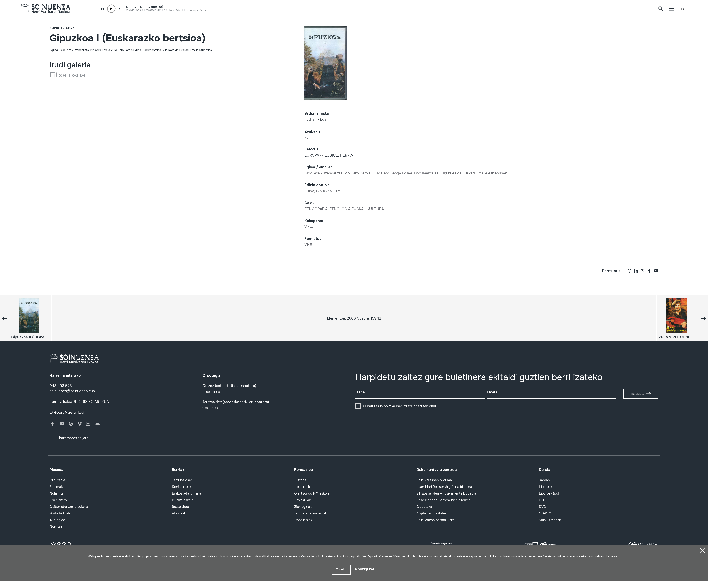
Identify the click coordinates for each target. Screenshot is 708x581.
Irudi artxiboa (315, 119)
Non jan (56, 527)
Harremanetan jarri (72, 438)
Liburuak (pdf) (550, 493)
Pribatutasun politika (379, 406)
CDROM (545, 513)
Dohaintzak (303, 520)
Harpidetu (637, 394)
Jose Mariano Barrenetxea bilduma (444, 500)
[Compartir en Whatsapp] (629, 270)
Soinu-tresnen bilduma (434, 480)
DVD (542, 507)
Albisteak (179, 513)
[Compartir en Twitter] (642, 270)
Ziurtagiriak (303, 507)
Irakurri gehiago (562, 556)
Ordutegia (57, 480)
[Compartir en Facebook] (649, 270)
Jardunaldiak (182, 480)
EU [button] (683, 9)
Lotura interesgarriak (310, 513)
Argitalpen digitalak (431, 513)
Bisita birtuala (60, 513)
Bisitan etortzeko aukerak (69, 507)
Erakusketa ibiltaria (186, 493)
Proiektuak (302, 500)
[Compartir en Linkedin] (636, 270)
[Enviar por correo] (656, 270)
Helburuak (302, 487)
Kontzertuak (181, 487)
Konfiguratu (366, 569)
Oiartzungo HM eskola (311, 493)
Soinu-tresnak (62, 28)
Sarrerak (56, 487)
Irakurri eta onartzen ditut (399, 406)
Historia (300, 480)
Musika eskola (182, 500)
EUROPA (311, 155)
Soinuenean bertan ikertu (436, 520)
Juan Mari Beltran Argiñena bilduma (444, 487)
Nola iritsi (57, 493)
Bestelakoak (181, 507)
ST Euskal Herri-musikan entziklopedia (446, 493)
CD (541, 500)
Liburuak (545, 487)
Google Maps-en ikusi (69, 412)
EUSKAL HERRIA (338, 155)
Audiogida (57, 520)
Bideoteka (424, 507)
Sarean (544, 480)
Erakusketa (58, 500)
